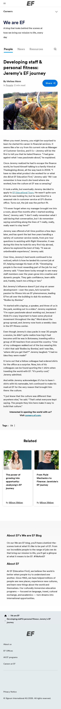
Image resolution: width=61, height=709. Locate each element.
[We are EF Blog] (14, 22)
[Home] (6, 615)
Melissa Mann (14, 81)
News (21, 49)
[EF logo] (30, 633)
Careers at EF (9, 663)
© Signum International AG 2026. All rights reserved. (27, 698)
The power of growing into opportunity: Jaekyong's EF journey (14, 481)
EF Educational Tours (23, 192)
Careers (8, 11)
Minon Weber (16, 502)
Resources (36, 49)
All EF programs (10, 657)
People (8, 49)
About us (7, 644)
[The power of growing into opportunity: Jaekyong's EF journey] (17, 460)
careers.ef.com (33, 415)
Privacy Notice (10, 691)
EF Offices (8, 650)
